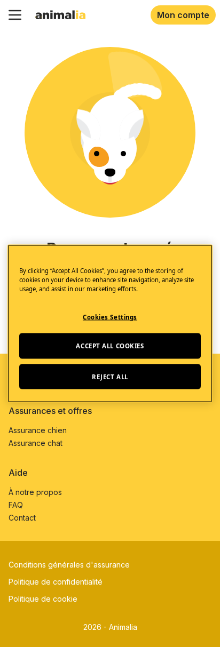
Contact (22, 517)
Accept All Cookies (110, 345)
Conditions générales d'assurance (69, 564)
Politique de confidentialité (56, 581)
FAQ (16, 504)
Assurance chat (35, 443)
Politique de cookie (43, 598)
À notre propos (35, 492)
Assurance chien (38, 430)
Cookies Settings (110, 317)
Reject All (110, 376)
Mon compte (183, 15)
